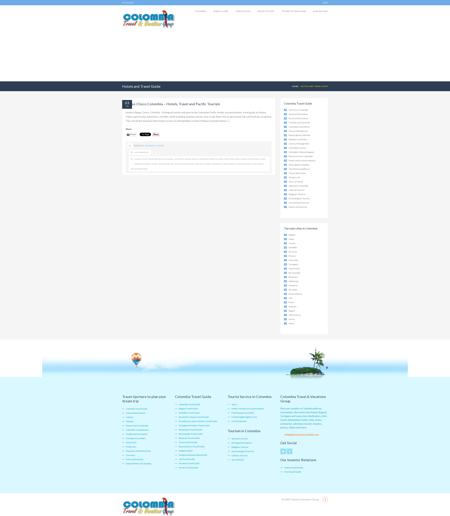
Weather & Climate (298, 139)
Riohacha (293, 277)
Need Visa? (131, 442)
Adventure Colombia (298, 185)
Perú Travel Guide (292, 471)
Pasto (291, 302)
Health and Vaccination (136, 434)
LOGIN (325, 3)
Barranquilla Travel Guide (191, 434)
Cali (290, 298)
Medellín (293, 247)
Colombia (200, 11)
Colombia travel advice (186, 159)
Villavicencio (295, 315)
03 (127, 102)
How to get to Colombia (299, 135)
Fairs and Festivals (134, 459)
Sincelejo (293, 289)
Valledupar (294, 281)
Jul (127, 106)
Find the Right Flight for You (244, 417)
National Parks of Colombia (138, 463)
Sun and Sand (238, 459)
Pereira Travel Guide (188, 467)
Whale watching (139, 169)
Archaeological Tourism (243, 451)
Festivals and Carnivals (299, 122)
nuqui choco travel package (189, 164)
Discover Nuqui (232, 159)
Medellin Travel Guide (189, 412)
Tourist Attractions (294, 11)
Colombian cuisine (297, 148)
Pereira (292, 256)
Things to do (243, 11)
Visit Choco (257, 164)
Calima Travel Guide (293, 467)
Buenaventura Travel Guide (192, 446)
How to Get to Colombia (137, 425)
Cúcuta (292, 243)
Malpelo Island (185, 450)
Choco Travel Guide (188, 442)
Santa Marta (294, 268)
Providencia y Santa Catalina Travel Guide (198, 421)
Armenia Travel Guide (189, 463)
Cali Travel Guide (187, 459)
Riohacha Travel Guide (189, 438)
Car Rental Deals (239, 421)
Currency (130, 455)
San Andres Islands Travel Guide (194, 417)
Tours (234, 404)
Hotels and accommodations (302, 160)
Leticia (292, 319)
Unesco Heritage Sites (299, 143)
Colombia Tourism (154, 146)
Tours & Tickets (296, 181)
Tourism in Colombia (298, 110)
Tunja (291, 239)
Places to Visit (266, 11)
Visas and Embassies (298, 131)
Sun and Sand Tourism (299, 202)
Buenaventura (295, 294)
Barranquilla (294, 272)
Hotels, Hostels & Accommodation (248, 408)
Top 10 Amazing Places (299, 169)
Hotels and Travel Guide (253, 159)
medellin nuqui (142, 164)
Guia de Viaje (320, 11)
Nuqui (154, 164)
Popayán (293, 306)
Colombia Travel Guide (136, 408)
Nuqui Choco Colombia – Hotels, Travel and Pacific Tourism (173, 104)
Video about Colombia (299, 164)
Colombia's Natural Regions (301, 152)
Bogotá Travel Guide (188, 408)
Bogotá (292, 234)
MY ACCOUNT (128, 3)
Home (295, 86)
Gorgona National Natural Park (193, 455)
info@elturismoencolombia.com (302, 434)
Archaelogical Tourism (299, 198)
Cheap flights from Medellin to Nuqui (153, 159)
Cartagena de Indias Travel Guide (194, 425)
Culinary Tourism (240, 455)
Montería (293, 285)
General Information (298, 114)
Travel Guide (220, 11)
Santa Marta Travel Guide (190, 429)
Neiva (291, 323)
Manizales (293, 260)
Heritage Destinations (242, 443)
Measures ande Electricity (138, 451)
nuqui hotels (228, 164)
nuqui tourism (243, 164)
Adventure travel (240, 438)
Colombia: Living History (137, 430)
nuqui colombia (212, 164)
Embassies (131, 446)
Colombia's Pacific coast (211, 159)
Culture (129, 417)
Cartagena (293, 264)
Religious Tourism (297, 194)
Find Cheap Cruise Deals (243, 412)
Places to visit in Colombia (301, 156)
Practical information (298, 118)
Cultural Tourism (296, 190)
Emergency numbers (136, 438)
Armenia (293, 251)
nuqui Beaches (166, 164)
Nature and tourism (298, 207)
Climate (129, 421)
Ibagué (292, 310)
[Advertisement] (225, 55)
